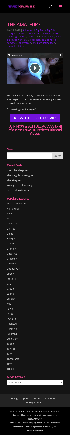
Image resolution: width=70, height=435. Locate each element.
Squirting (12, 333)
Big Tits (51, 30)
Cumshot (22, 33)
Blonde (11, 233)
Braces (10, 243)
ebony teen (25, 42)
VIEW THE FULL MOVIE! (35, 118)
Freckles (11, 278)
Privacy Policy (33, 402)
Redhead (12, 323)
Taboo (10, 343)
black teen (35, 39)
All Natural (29, 30)
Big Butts (41, 30)
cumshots (12, 42)
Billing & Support (20, 398)
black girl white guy (17, 39)
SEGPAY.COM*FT (35, 419)
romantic (12, 46)
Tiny (9, 363)
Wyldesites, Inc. (50, 426)
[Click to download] (60, 55)
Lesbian (11, 298)
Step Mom (12, 338)
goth (39, 42)
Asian (10, 218)
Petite (10, 313)
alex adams (48, 36)
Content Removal (35, 430)
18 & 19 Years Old (16, 203)
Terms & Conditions (45, 398)
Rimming (12, 36)
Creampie (12, 258)
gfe (34, 42)
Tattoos (22, 36)
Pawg (10, 308)
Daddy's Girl (13, 268)
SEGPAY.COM (24, 411)
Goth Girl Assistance (18, 190)
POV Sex (53, 33)
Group (10, 288)
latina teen (49, 42)
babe (58, 36)
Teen (30, 36)
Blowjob (11, 33)
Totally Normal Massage (20, 185)
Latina (44, 33)
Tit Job (10, 368)
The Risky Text (14, 180)
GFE (38, 33)
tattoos (22, 46)
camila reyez (49, 39)
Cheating (12, 253)
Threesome (13, 358)
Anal (9, 213)
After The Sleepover (17, 170)
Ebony (31, 33)
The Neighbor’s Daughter (20, 175)
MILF (9, 303)
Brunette (12, 248)
